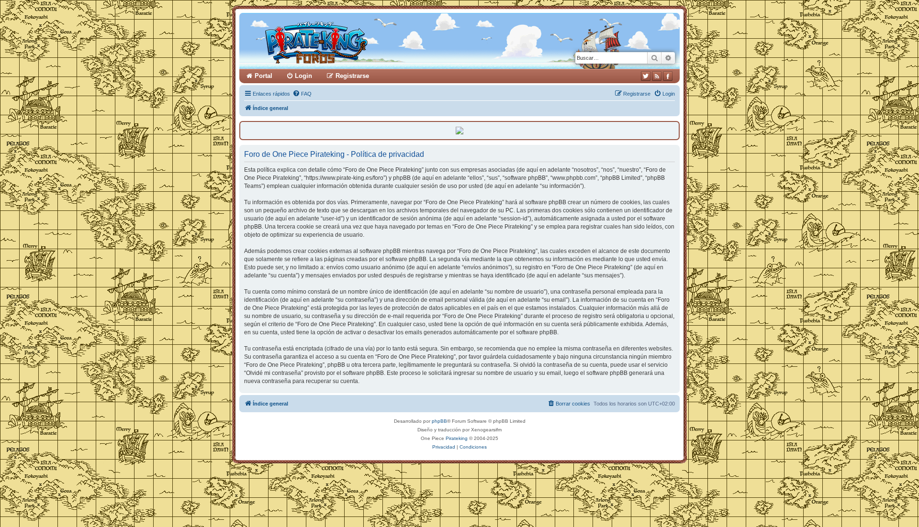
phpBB (439, 421)
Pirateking (457, 438)
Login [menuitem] (303, 75)
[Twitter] (645, 76)
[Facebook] (667, 76)
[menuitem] (302, 93)
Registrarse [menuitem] (352, 75)
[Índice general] (353, 40)
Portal (263, 75)
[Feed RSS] (656, 76)
